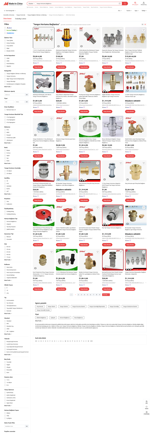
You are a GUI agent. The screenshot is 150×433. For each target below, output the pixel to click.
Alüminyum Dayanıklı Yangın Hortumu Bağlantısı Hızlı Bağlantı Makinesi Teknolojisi (66, 52)
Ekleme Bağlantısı (44, 7)
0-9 (36, 341)
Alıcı (119, 10)
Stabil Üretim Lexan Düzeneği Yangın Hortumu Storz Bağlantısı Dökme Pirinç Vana (135, 140)
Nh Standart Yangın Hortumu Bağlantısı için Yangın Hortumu (133, 228)
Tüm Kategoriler (10, 10)
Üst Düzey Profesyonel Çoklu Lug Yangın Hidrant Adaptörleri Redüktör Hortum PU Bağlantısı (43, 185)
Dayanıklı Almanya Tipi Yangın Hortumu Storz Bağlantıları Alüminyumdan (113, 51)
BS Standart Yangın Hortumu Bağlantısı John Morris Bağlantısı (65, 184)
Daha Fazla (38, 320)
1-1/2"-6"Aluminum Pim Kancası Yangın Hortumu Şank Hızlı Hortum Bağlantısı (66, 273)
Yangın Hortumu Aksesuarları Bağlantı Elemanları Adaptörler (135, 273)
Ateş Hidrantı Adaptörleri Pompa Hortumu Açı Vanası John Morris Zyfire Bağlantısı (66, 96)
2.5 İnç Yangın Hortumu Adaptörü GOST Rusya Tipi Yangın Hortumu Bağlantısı (111, 185)
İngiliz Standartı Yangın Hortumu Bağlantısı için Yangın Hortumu (111, 95)
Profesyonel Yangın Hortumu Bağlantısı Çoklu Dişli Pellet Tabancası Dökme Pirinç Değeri (89, 96)
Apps (136, 10)
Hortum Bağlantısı (59, 7)
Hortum (36, 7)
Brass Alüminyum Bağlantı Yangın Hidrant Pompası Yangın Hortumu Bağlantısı (111, 140)
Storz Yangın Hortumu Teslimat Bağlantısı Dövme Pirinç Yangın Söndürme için (133, 52)
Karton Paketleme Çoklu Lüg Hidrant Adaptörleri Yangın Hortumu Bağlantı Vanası (66, 229)
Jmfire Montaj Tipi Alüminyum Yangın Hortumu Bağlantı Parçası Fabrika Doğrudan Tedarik (89, 52)
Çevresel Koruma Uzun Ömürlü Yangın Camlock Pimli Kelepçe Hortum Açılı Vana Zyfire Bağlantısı (112, 274)
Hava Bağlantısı (68, 7)
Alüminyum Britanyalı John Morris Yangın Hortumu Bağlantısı (42, 95)
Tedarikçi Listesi (20, 19)
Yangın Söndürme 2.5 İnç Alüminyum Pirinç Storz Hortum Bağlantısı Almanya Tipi (43, 140)
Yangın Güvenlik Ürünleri (43, 310)
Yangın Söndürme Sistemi (130, 306)
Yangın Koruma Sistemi (78, 306)
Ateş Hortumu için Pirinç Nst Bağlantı (135, 183)
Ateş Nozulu (40, 306)
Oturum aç (144, 4)
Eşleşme (51, 7)
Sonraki (105, 294)
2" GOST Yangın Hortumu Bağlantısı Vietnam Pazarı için (135, 95)
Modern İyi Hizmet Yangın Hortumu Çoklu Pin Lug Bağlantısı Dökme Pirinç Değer (89, 274)
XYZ (91, 341)
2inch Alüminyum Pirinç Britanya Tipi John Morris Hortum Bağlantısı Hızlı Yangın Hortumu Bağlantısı (43, 229)
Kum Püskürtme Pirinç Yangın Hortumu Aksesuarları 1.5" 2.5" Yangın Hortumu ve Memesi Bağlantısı (43, 274)
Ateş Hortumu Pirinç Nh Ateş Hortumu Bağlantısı (89, 184)
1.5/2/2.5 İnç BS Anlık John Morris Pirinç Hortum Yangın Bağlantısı (42, 51)
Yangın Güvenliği (114, 306)
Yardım (128, 10)
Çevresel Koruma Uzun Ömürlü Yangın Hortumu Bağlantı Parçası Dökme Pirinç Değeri (89, 229)
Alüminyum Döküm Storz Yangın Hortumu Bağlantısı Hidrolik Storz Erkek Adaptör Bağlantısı (89, 140)
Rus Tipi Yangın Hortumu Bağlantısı (111, 228)
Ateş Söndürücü (94, 7)
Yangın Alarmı (51, 306)
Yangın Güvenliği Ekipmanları (97, 306)
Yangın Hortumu (77, 7)
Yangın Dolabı (86, 7)
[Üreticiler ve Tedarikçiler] (12, 3)
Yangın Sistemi (64, 306)
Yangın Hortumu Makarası (106, 7)
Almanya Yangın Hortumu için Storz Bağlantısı (65, 140)
